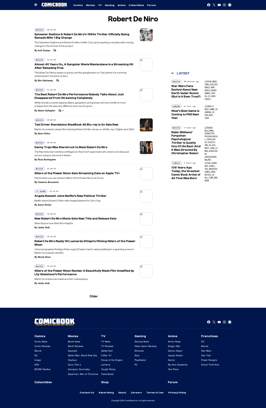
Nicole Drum (44, 256)
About (122, 392)
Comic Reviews (42, 346)
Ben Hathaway (45, 80)
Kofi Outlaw (44, 50)
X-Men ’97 (106, 355)
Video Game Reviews (146, 346)
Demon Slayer (175, 350)
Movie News (74, 341)
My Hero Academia (178, 364)
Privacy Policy (177, 392)
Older (94, 296)
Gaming (110, 5)
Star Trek (206, 355)
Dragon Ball (174, 346)
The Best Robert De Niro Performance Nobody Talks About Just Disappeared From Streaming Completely (79, 96)
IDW (36, 364)
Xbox (137, 355)
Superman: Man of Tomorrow (83, 374)
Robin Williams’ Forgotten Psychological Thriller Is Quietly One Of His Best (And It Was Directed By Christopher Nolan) (186, 143)
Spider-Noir (107, 350)
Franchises (209, 336)
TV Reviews (107, 346)
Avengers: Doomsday (79, 369)
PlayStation (140, 359)
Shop (105, 382)
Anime (122, 5)
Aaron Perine (44, 204)
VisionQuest (107, 374)
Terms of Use (155, 392)
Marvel (38, 350)
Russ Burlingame (47, 159)
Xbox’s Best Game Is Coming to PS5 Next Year (185, 114)
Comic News (40, 341)
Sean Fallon (44, 133)
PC (136, 364)
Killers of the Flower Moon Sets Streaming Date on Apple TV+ (77, 173)
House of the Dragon (112, 359)
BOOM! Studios (42, 369)
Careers (136, 392)
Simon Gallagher (46, 110)
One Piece (173, 369)
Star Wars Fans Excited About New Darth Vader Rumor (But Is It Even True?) (186, 91)
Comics (78, 5)
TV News (105, 341)
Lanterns (105, 364)
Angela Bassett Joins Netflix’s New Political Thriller (70, 196)
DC (36, 355)
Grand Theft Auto (210, 364)
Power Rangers (209, 359)
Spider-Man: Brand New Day (82, 355)
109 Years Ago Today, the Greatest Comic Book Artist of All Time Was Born (185, 173)
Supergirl (72, 350)
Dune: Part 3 (74, 364)
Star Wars (206, 350)
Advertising (106, 392)
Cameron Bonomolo (48, 182)
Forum (151, 5)
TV (100, 5)
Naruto (171, 359)
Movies (90, 5)
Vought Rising (108, 369)
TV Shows (41, 191)
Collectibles (136, 5)
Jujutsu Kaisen (175, 355)
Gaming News (142, 341)
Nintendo (139, 350)
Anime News (174, 341)
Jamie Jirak (44, 227)
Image (37, 359)
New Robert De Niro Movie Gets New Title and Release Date (75, 218)
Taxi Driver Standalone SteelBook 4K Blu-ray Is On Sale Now (76, 124)
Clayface (72, 359)
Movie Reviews (75, 346)
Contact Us (87, 392)
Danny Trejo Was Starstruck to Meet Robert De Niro (70, 147)
